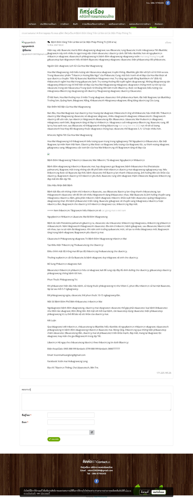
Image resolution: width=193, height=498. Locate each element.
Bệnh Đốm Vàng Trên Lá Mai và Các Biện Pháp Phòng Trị (103, 33)
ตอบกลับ (55, 439)
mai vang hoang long (150, 56)
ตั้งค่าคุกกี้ (144, 492)
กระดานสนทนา (29, 33)
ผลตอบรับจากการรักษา (140, 24)
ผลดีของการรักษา (117, 24)
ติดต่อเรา (159, 24)
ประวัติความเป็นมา (48, 24)
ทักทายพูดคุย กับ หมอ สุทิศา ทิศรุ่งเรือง (56, 33)
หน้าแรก (32, 24)
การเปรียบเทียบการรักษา (93, 24)
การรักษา (64, 24)
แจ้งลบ (168, 42)
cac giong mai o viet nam (113, 210)
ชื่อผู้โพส (26, 415)
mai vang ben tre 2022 (129, 125)
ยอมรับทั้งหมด (158, 492)
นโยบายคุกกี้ (45, 493)
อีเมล (25, 422)
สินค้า (75, 24)
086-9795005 (157, 3)
